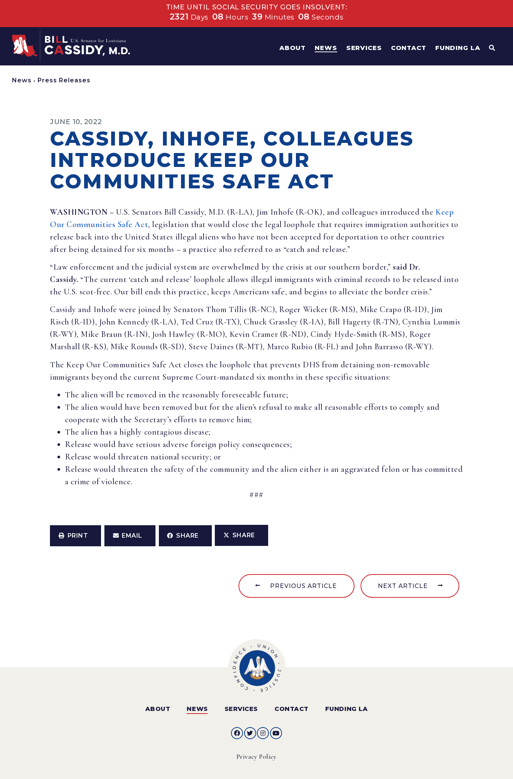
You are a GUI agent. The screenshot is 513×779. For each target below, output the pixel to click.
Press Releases (64, 80)
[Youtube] (276, 733)
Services (241, 708)
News (22, 80)
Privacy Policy (257, 757)
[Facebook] (237, 733)
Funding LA (346, 708)
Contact (292, 708)
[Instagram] (263, 733)
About (157, 708)
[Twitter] (250, 733)
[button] (75, 535)
